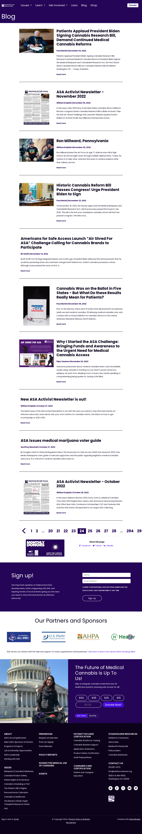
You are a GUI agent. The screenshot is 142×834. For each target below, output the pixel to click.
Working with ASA (12, 759)
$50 (81, 698)
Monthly (93, 715)
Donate (133, 5)
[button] (11, 637)
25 (90, 531)
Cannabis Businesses (117, 755)
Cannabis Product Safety (15, 775)
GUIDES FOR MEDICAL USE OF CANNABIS (53, 764)
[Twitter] (110, 788)
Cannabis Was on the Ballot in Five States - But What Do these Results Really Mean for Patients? (89, 293)
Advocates (113, 742)
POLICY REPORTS (48, 754)
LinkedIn (109, 545)
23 (73, 531)
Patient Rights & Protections (16, 780)
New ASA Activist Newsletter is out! (54, 399)
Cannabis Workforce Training (87, 740)
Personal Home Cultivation (16, 792)
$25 (106, 698)
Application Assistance (84, 749)
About (8, 734)
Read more (61, 74)
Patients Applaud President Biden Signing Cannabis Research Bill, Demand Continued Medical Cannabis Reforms (88, 37)
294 (130, 531)
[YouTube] (130, 788)
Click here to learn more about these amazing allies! (111, 651)
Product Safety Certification (86, 753)
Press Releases (45, 746)
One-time (81, 715)
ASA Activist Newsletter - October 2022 (88, 484)
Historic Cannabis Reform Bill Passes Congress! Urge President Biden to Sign (88, 190)
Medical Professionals (118, 746)
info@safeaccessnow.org (120, 771)
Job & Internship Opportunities (18, 750)
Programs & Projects (13, 746)
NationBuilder (135, 819)
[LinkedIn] (136, 788)
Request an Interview (48, 738)
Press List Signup (46, 742)
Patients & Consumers (118, 738)
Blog (84, 5)
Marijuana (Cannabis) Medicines (19, 771)
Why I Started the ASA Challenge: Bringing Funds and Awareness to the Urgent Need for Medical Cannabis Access (88, 348)
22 (66, 531)
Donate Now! (113, 704)
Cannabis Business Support (86, 744)
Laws (74, 5)
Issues (25, 5)
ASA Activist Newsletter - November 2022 (80, 94)
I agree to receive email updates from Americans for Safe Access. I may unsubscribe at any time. (104, 589)
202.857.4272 (114, 767)
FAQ (6, 808)
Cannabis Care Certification (83, 767)
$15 (119, 698)
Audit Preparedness (82, 757)
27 (106, 531)
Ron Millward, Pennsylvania (82, 140)
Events (43, 773)
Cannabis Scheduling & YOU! (17, 784)
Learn (39, 5)
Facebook (86, 545)
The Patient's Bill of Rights (15, 788)
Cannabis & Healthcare (14, 796)
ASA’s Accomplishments (15, 738)
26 (98, 531)
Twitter (98, 545)
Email (16, 819)
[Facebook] (117, 788)
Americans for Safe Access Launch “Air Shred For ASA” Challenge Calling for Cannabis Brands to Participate (67, 243)
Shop (94, 5)
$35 (94, 698)
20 (50, 531)
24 (82, 531)
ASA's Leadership (12, 755)
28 (114, 531)
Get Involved (57, 5)
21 (58, 531)
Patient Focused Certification (84, 735)
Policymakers (114, 750)
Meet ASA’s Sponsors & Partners (18, 742)
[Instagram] (123, 788)
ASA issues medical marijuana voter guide (61, 440)
